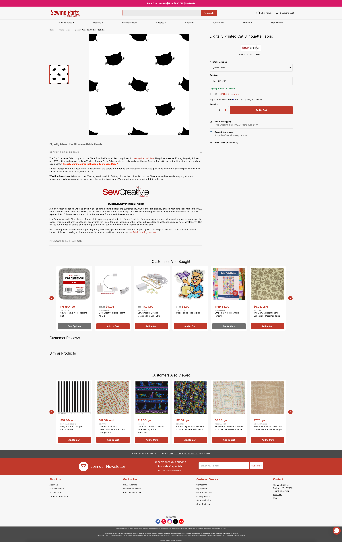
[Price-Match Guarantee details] (237, 142)
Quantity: (214, 104)
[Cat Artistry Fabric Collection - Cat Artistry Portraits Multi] (190, 412)
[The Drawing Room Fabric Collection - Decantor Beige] (268, 298)
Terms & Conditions (58, 496)
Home (51, 30)
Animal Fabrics (65, 30)
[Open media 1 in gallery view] (196, 40)
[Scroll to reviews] (251, 42)
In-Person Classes (132, 488)
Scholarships (55, 492)
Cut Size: (214, 75)
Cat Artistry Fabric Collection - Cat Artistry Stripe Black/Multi (151, 429)
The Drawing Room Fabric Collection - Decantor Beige (267, 314)
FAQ (275, 497)
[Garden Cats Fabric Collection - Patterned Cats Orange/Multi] (113, 412)
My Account (201, 488)
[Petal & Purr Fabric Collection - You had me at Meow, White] (229, 412)
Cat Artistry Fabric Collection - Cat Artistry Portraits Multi (190, 428)
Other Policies (203, 504)
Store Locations (56, 488)
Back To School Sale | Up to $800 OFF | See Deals (171, 3)
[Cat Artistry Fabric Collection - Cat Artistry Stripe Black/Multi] (152, 412)
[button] (284, 13)
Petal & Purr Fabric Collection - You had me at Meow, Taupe (268, 428)
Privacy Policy (203, 496)
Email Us (277, 494)
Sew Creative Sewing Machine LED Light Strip (149, 314)
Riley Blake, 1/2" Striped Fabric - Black (71, 428)
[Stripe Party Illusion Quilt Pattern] (229, 298)
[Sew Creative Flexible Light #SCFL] (113, 298)
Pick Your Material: (218, 62)
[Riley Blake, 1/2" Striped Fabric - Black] (74, 412)
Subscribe (256, 466)
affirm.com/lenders (185, 533)
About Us (53, 484)
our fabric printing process (142, 232)
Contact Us (201, 484)
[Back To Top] (338, 538)
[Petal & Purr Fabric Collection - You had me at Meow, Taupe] (268, 412)
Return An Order (204, 492)
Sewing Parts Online (143, 158)
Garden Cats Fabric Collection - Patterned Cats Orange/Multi (112, 429)
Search (210, 13)
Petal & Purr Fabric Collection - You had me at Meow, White (229, 428)
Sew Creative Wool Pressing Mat (73, 314)
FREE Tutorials (130, 484)
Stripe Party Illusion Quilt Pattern (227, 314)
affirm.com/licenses (193, 535)
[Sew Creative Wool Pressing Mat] (74, 298)
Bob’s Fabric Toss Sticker (188, 313)
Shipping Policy (203, 500)
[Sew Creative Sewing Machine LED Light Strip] (152, 298)
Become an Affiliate (132, 492)
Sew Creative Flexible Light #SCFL (112, 314)
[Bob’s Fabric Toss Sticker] (190, 298)
